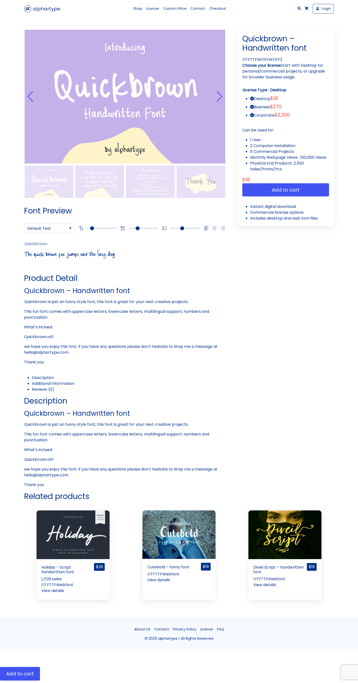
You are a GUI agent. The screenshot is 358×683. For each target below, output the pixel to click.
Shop (137, 8)
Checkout (217, 8)
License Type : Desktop (264, 90)
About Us (142, 629)
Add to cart (286, 189)
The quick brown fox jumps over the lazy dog (69, 255)
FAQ (220, 629)
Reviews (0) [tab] (43, 389)
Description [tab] (43, 377)
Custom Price (175, 8)
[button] (219, 96)
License (152, 8)
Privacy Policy (184, 629)
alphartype (45, 8)
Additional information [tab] (53, 383)
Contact (197, 8)
